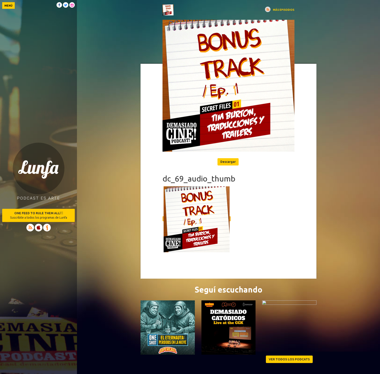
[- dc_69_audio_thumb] (228, 86)
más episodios (283, 9)
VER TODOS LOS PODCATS (289, 359)
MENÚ (8, 5)
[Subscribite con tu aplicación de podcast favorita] (267, 9)
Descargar (228, 161)
